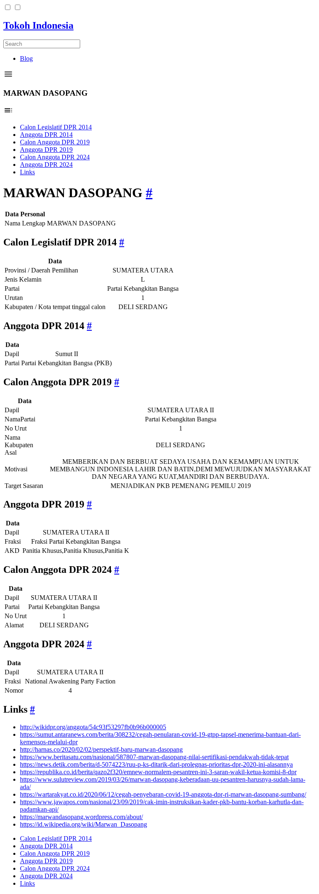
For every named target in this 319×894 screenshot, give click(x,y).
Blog (26, 58)
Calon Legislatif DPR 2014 (56, 127)
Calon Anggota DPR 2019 (55, 142)
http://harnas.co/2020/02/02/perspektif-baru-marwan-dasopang (101, 749)
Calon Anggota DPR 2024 (55, 157)
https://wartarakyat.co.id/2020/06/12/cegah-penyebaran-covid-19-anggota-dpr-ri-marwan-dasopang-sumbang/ (163, 794)
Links (27, 172)
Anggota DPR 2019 (46, 149)
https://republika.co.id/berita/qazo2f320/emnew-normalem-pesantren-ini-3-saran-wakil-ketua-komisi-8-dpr (158, 771)
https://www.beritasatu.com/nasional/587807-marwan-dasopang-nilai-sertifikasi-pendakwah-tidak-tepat (154, 756)
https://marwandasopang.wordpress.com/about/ (81, 816)
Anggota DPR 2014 (46, 134)
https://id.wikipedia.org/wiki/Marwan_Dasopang (83, 824)
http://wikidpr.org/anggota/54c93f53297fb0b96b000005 (93, 727)
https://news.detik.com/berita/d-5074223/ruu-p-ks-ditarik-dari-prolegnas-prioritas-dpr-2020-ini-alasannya (156, 764)
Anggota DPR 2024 (46, 164)
